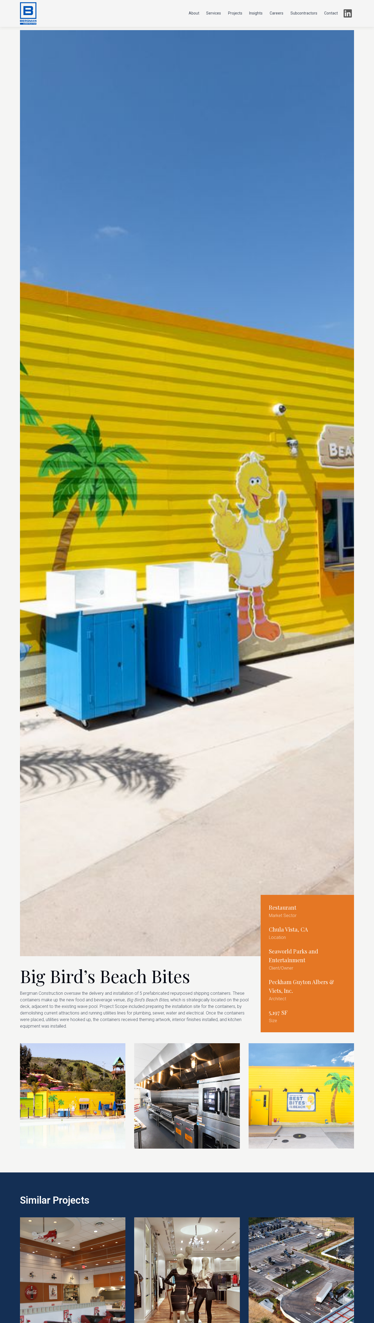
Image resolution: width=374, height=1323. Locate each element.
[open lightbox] (72, 1096)
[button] (194, 13)
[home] (28, 13)
